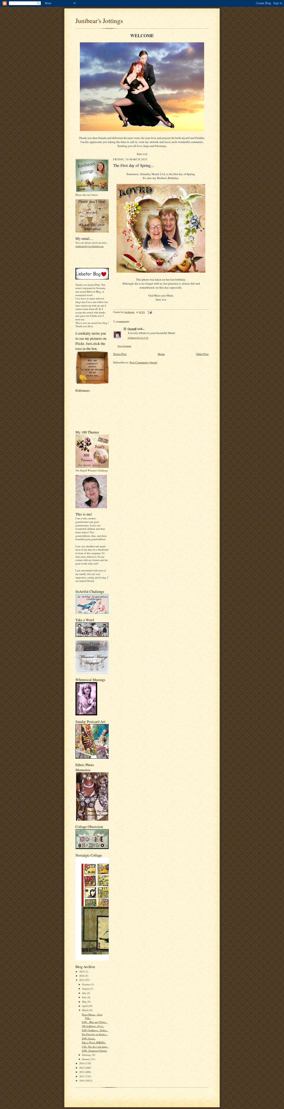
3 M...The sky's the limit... (95, 1046)
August (86, 988)
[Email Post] (150, 312)
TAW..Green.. (89, 1038)
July (84, 993)
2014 (82, 1063)
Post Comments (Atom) (143, 362)
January (86, 1059)
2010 (82, 1080)
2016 (82, 975)
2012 (82, 1072)
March (85, 1010)
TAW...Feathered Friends (94, 1050)
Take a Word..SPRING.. (94, 1042)
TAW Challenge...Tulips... (95, 1030)
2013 (82, 1067)
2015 (82, 980)
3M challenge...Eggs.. (93, 1026)
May (84, 1001)
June (84, 997)
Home (161, 354)
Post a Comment (124, 346)
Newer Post (119, 354)
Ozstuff (132, 328)
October (86, 984)
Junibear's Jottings (99, 20)
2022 (82, 971)
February (87, 1054)
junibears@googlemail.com (89, 246)
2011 (82, 1076)
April (85, 1005)
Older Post (202, 354)
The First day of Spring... (95, 1034)
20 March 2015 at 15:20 (138, 337)
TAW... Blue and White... (94, 1022)
